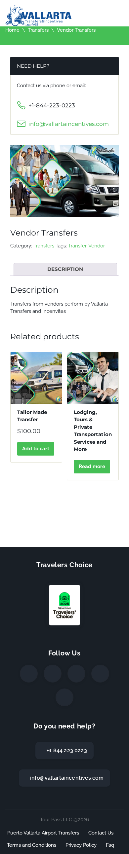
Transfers (38, 30)
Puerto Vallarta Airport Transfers (43, 833)
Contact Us (100, 833)
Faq (110, 845)
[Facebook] (29, 674)
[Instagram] (76, 674)
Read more (92, 466)
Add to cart (35, 449)
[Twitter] (53, 674)
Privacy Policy (81, 845)
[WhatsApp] (100, 674)
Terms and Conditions (31, 845)
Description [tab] (65, 269)
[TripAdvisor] (64, 697)
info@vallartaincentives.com (68, 124)
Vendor (96, 246)
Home (12, 30)
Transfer (77, 246)
